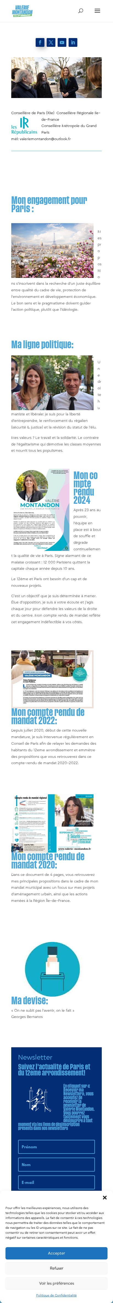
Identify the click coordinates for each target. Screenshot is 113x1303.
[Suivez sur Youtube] (62, 42)
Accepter (56, 1253)
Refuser (56, 1268)
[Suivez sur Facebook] (40, 42)
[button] (105, 1197)
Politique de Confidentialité (56, 1295)
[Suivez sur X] (51, 42)
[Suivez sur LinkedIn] (73, 42)
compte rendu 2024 (86, 488)
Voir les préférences (56, 1283)
